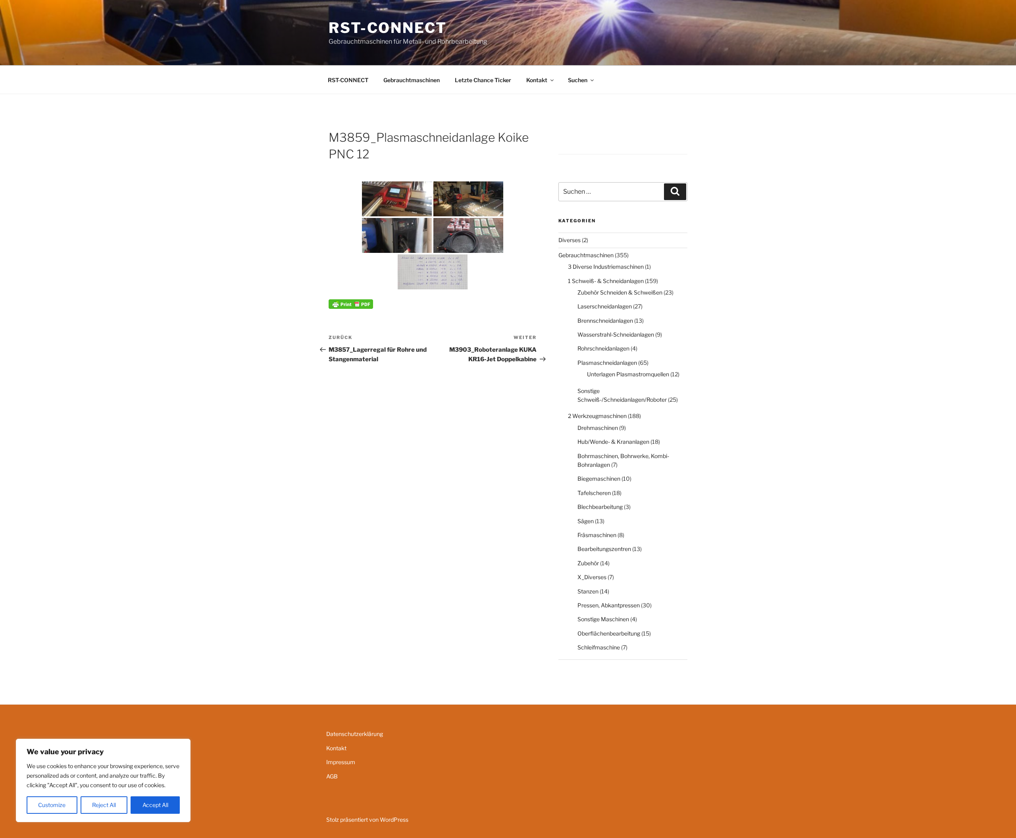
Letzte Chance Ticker (483, 80)
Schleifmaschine (598, 647)
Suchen (577, 80)
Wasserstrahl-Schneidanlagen (615, 334)
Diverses (569, 240)
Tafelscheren (594, 492)
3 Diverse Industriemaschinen (606, 266)
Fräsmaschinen (596, 535)
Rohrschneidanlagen (603, 348)
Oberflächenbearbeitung (608, 633)
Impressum (340, 762)
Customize (51, 804)
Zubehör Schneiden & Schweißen (619, 292)
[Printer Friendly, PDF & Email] (351, 303)
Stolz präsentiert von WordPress (367, 819)
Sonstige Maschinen (603, 619)
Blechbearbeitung (600, 506)
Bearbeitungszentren (604, 548)
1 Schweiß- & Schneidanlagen (606, 280)
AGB (332, 776)
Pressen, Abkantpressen (608, 605)
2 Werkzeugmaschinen (597, 415)
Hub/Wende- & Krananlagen (613, 441)
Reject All (104, 804)
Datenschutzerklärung (354, 733)
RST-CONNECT (388, 28)
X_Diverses (591, 577)
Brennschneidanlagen (605, 320)
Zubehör (588, 563)
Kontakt (536, 80)
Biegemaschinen (598, 478)
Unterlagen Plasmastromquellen (628, 374)
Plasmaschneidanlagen (607, 362)
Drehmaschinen (597, 427)
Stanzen (587, 591)
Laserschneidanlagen (604, 306)
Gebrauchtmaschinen (411, 80)
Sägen (585, 521)
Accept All (155, 804)
